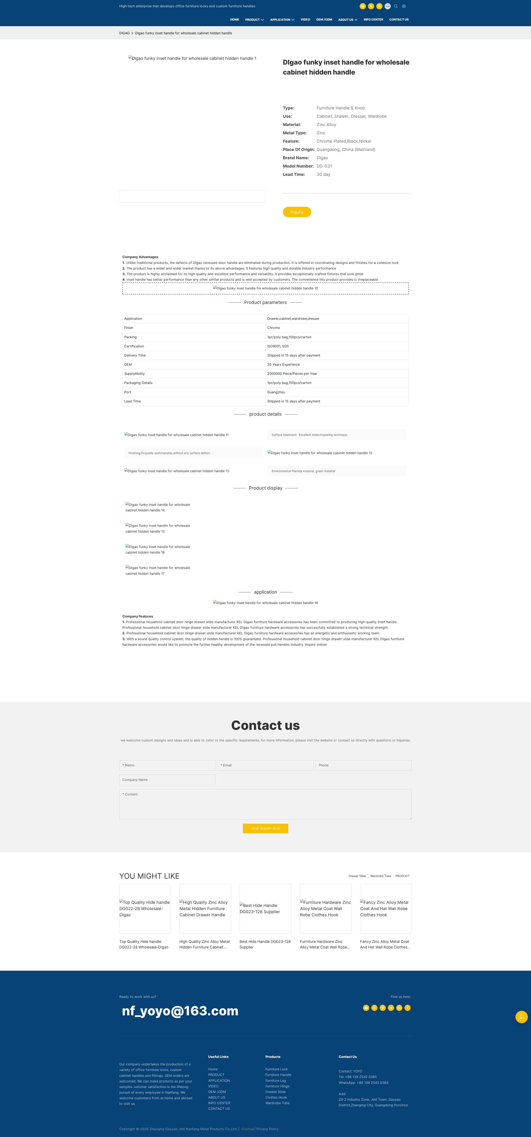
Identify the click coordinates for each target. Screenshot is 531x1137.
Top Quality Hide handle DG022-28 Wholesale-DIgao (143, 944)
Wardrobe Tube (380, 876)
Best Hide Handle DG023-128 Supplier (265, 944)
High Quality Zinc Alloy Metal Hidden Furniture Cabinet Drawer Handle (204, 944)
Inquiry (297, 212)
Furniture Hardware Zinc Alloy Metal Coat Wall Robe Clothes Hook (323, 944)
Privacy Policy (267, 1129)
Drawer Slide (357, 876)
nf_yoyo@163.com (180, 1010)
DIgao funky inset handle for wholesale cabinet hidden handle (183, 33)
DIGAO (124, 33)
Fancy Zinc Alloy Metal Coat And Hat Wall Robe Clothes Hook (384, 944)
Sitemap (247, 1129)
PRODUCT (403, 876)
